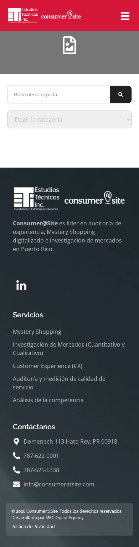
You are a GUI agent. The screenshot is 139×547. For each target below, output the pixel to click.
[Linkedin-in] (21, 286)
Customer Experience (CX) (47, 366)
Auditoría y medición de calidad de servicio (59, 383)
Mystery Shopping (37, 332)
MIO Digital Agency (65, 517)
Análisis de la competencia (48, 400)
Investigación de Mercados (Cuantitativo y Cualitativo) (69, 349)
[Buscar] (121, 94)
